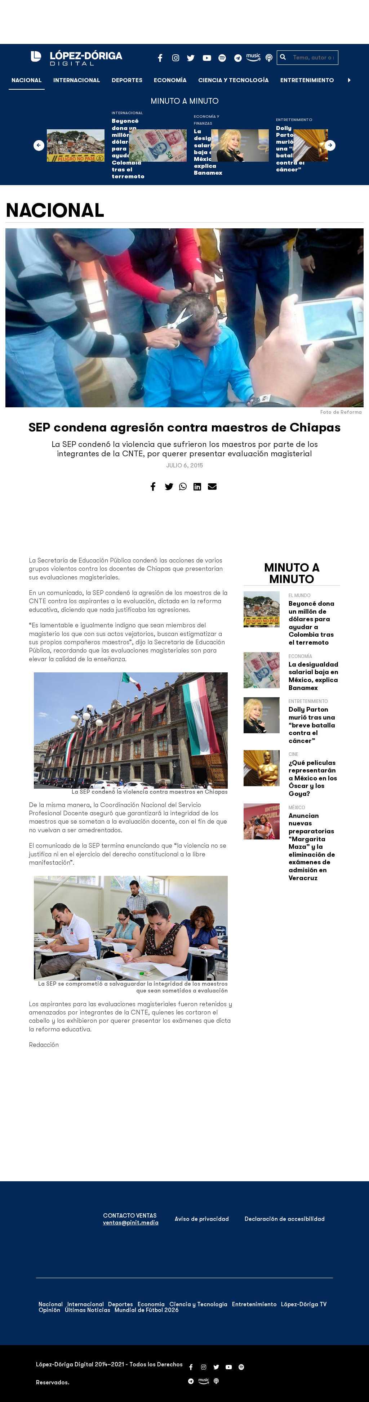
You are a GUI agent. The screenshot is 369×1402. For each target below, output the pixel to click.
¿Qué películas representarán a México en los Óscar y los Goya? (313, 778)
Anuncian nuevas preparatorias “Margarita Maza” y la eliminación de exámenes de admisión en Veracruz (312, 847)
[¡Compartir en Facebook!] (153, 487)
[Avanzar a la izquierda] (39, 145)
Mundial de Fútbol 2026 (147, 1310)
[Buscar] (359, 80)
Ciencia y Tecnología (233, 80)
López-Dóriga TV (303, 1304)
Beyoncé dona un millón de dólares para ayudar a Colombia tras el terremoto (311, 623)
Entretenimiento (307, 80)
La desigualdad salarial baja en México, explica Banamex (313, 676)
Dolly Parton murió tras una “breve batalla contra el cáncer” (312, 725)
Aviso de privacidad (202, 1219)
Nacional (27, 80)
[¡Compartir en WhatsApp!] (183, 487)
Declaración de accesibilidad (285, 1219)
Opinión (49, 1310)
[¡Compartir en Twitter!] (169, 487)
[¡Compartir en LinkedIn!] (197, 487)
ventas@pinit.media (131, 1223)
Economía (170, 80)
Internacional (76, 80)
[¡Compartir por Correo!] (212, 487)
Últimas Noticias (87, 1310)
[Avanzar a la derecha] (349, 80)
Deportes (127, 80)
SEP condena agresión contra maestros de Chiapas (184, 427)
